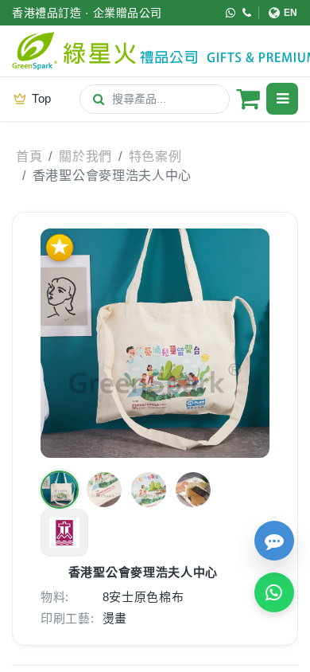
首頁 (29, 156)
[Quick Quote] (274, 541)
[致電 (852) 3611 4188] (247, 12)
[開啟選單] (282, 99)
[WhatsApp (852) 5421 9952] (231, 12)
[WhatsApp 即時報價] (274, 592)
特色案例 (155, 156)
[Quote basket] (248, 99)
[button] (59, 489)
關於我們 (85, 156)
